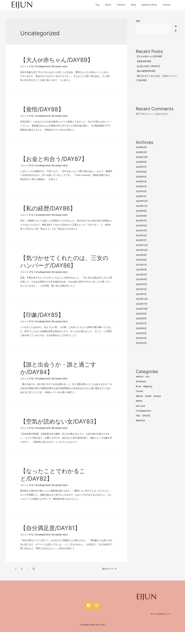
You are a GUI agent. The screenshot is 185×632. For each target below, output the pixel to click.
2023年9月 (141, 255)
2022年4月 (141, 338)
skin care (140, 406)
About (108, 4)
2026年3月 (141, 152)
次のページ (109, 568)
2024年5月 (141, 225)
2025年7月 (141, 166)
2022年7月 (141, 323)
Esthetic (121, 4)
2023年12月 (142, 245)
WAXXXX (140, 420)
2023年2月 (141, 289)
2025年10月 (142, 157)
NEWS (139, 401)
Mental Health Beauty (148, 396)
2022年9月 (141, 313)
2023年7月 (141, 264)
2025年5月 (141, 176)
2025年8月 (141, 162)
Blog (133, 4)
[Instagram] (96, 605)
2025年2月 (141, 191)
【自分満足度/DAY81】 (50, 528)
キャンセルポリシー (160, 614)
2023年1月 (141, 294)
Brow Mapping (144, 386)
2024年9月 (141, 211)
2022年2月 (141, 343)
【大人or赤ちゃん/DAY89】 (56, 59)
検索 (138, 21)
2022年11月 (141, 303)
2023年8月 (141, 259)
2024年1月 (141, 240)
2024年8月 (141, 215)
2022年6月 (141, 328)
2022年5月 (141, 333)
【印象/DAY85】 (42, 314)
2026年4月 (141, 147)
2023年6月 (141, 269)
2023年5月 (141, 274)
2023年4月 (141, 279)
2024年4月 (141, 230)
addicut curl (142, 376)
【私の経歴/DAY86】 (48, 208)
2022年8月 (141, 318)
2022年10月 (142, 308)
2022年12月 (142, 299)
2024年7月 (141, 220)
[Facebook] (88, 605)
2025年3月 (141, 186)
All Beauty (141, 381)
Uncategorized (42, 66)
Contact (166, 4)
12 (33, 568)
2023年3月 (141, 284)
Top (97, 4)
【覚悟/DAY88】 (42, 109)
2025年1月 (141, 196)
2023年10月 (142, 250)
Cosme (139, 391)
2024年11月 (142, 206)
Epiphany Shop (149, 4)
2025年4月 (141, 181)
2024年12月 (142, 201)
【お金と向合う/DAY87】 (53, 158)
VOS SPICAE (143, 415)
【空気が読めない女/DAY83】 (59, 421)
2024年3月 (141, 235)
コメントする (26, 66)
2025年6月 (141, 171)
